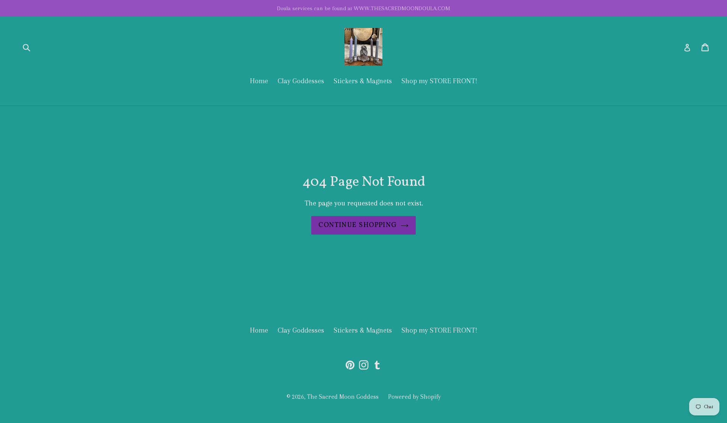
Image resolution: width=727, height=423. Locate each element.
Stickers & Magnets (363, 81)
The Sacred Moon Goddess (343, 396)
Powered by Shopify (414, 396)
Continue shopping (357, 225)
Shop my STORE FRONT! (439, 81)
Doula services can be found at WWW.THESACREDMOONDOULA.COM (363, 8)
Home (259, 81)
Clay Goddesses (301, 81)
